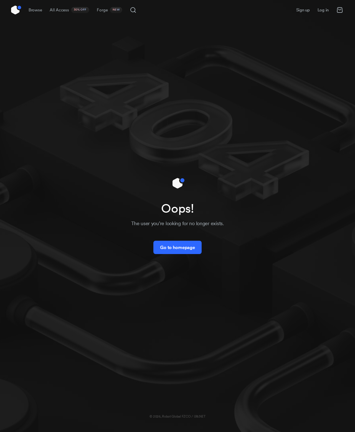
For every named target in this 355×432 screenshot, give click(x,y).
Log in (323, 9)
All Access (68, 9)
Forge (108, 9)
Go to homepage (177, 247)
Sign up (303, 9)
